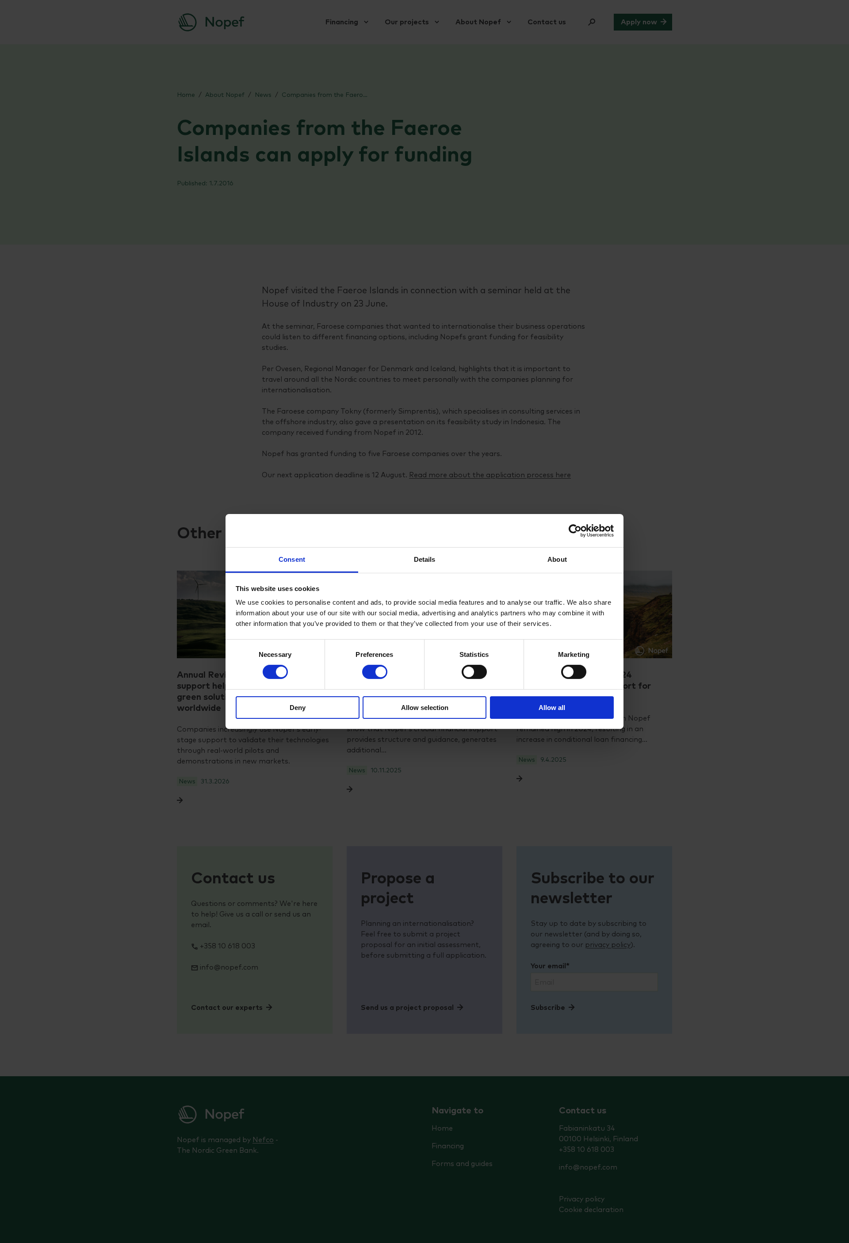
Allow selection (424, 707)
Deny (298, 707)
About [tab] (557, 559)
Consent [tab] (292, 559)
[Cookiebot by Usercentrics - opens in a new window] (575, 530)
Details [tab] (425, 559)
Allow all (552, 707)
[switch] (374, 672)
